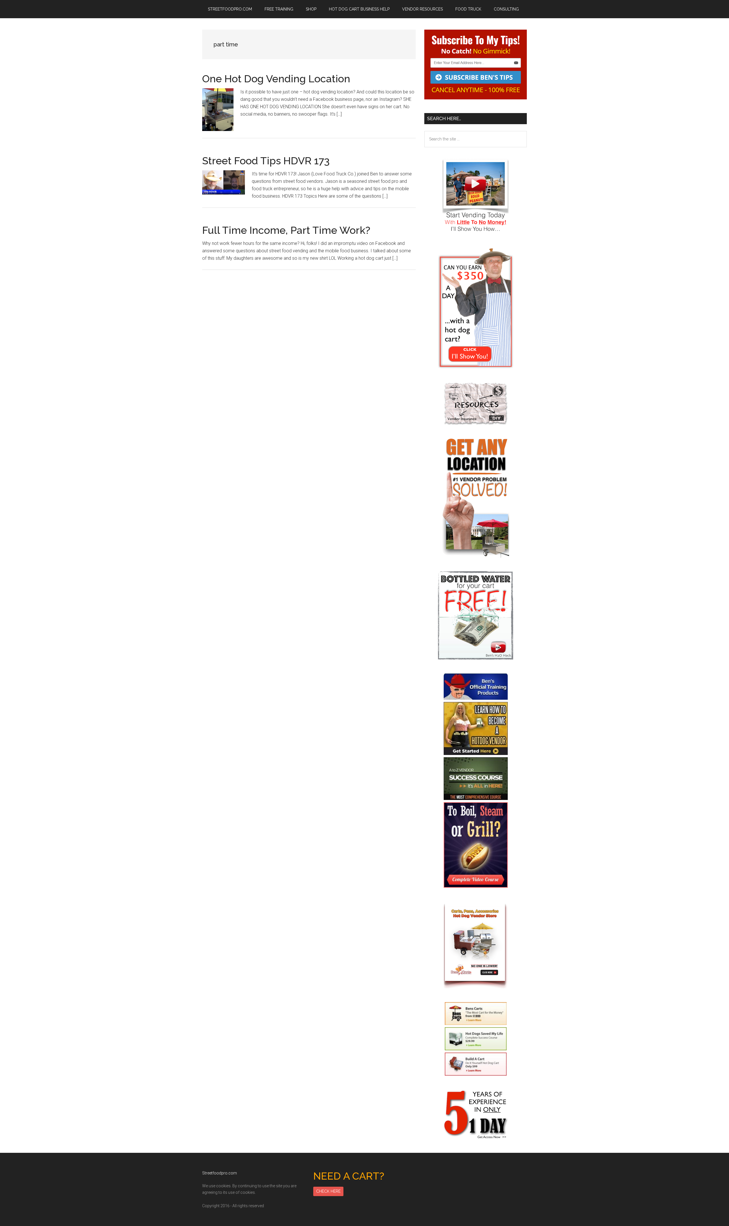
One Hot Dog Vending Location (276, 79)
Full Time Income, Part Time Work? (286, 230)
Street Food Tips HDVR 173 (266, 161)
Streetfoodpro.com (219, 1173)
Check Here (328, 1191)
